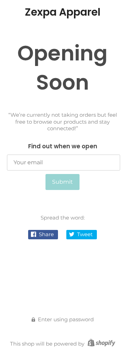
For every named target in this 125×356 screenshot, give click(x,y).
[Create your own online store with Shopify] (100, 343)
